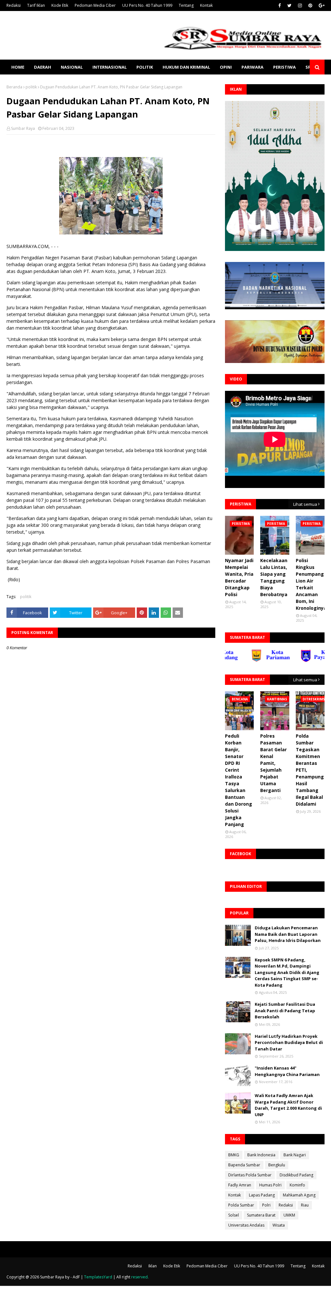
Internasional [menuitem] (109, 67)
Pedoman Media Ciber (95, 5)
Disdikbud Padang (296, 1175)
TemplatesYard (98, 1277)
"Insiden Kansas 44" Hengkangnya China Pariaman (287, 1071)
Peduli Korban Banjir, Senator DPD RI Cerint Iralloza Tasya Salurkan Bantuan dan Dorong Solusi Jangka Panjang (238, 780)
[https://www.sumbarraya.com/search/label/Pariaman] (253, 660)
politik (31, 87)
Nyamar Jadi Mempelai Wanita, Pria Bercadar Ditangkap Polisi (239, 577)
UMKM (289, 1215)
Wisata (278, 1225)
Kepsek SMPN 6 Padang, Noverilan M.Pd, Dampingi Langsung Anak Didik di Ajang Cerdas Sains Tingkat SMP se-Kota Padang (287, 972)
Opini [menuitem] (226, 67)
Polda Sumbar (241, 1205)
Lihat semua (305, 504)
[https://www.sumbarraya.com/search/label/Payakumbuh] (302, 660)
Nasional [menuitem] (72, 67)
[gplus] (321, 5)
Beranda (14, 87)
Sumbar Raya (23, 128)
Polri (266, 1205)
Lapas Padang (262, 1195)
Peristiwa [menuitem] (284, 67)
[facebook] (280, 5)
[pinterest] (310, 5)
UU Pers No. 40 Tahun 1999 (147, 5)
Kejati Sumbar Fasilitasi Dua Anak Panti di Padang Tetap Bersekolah (285, 1010)
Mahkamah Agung (299, 1195)
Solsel (233, 1215)
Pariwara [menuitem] (252, 67)
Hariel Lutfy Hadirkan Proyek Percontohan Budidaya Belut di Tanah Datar (289, 1042)
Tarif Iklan (36, 5)
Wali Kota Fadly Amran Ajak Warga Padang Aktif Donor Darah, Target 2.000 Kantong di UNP (288, 1105)
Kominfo (297, 1185)
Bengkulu (276, 1165)
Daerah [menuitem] (42, 67)
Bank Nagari (294, 1155)
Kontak (206, 5)
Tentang (186, 5)
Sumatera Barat (261, 1215)
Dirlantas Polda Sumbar (250, 1175)
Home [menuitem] (17, 67)
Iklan (152, 1266)
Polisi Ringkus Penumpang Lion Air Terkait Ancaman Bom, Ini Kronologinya (311, 584)
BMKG (233, 1155)
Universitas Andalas (246, 1225)
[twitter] (289, 5)
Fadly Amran (239, 1185)
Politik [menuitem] (144, 67)
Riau (305, 1205)
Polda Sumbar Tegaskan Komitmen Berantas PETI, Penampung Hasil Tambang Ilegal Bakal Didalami (310, 770)
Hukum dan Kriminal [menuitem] (186, 67)
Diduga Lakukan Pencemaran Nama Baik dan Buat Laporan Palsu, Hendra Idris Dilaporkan (288, 934)
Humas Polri (270, 1185)
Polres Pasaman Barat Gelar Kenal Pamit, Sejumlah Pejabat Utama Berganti (273, 763)
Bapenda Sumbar (244, 1165)
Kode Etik (59, 5)
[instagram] (300, 5)
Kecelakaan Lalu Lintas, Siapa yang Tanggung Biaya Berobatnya (273, 577)
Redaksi (13, 5)
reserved (139, 1277)
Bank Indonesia (261, 1155)
